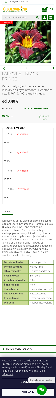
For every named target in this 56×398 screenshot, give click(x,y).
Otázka (9, 116)
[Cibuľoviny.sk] (15, 10)
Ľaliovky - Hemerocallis (35, 108)
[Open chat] (42, 389)
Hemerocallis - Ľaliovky (19, 349)
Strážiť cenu (45, 117)
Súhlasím (28, 392)
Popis (7, 211)
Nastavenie (28, 382)
